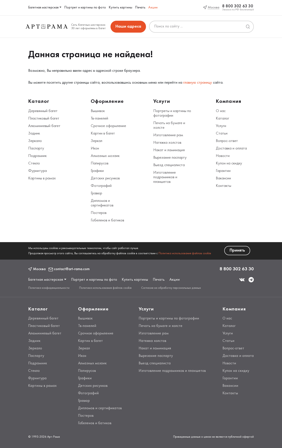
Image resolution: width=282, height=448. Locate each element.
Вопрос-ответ (227, 141)
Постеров (98, 213)
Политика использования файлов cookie (184, 253)
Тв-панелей (99, 118)
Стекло (34, 163)
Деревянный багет (43, 111)
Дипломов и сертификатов (100, 408)
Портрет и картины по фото (85, 7)
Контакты (223, 186)
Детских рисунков (105, 178)
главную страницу (197, 83)
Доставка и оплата (231, 148)
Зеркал (96, 141)
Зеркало (35, 141)
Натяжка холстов (167, 143)
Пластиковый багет (43, 118)
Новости (223, 156)
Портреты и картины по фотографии (169, 318)
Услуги (221, 126)
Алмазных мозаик (105, 156)
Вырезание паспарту (170, 158)
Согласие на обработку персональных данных (171, 288)
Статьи (222, 133)
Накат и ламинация (169, 150)
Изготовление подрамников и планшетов (165, 177)
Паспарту (36, 148)
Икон (95, 148)
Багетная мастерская (43, 7)
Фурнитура (37, 171)
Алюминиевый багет (44, 126)
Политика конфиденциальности (48, 288)
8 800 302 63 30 (237, 6)
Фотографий (101, 186)
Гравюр (96, 193)
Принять (237, 250)
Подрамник (37, 156)
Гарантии (223, 171)
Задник (34, 133)
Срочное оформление (108, 126)
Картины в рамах (42, 178)
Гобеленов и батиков (107, 220)
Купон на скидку (229, 163)
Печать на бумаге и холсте (160, 326)
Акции (152, 7)
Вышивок (98, 111)
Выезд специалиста (169, 165)
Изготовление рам (168, 135)
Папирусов (99, 163)
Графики (97, 171)
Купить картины (120, 7)
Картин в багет (103, 133)
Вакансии (223, 178)
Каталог (222, 118)
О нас (221, 111)
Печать (140, 7)
